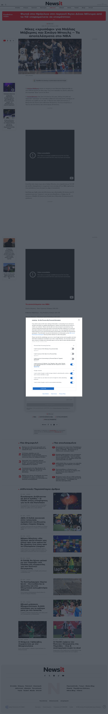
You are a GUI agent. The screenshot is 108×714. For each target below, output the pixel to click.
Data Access (54, 393)
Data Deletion (46, 393)
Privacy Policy (62, 393)
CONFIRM (43, 388)
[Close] (79, 320)
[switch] (72, 349)
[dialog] (54, 357)
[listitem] (54, 345)
